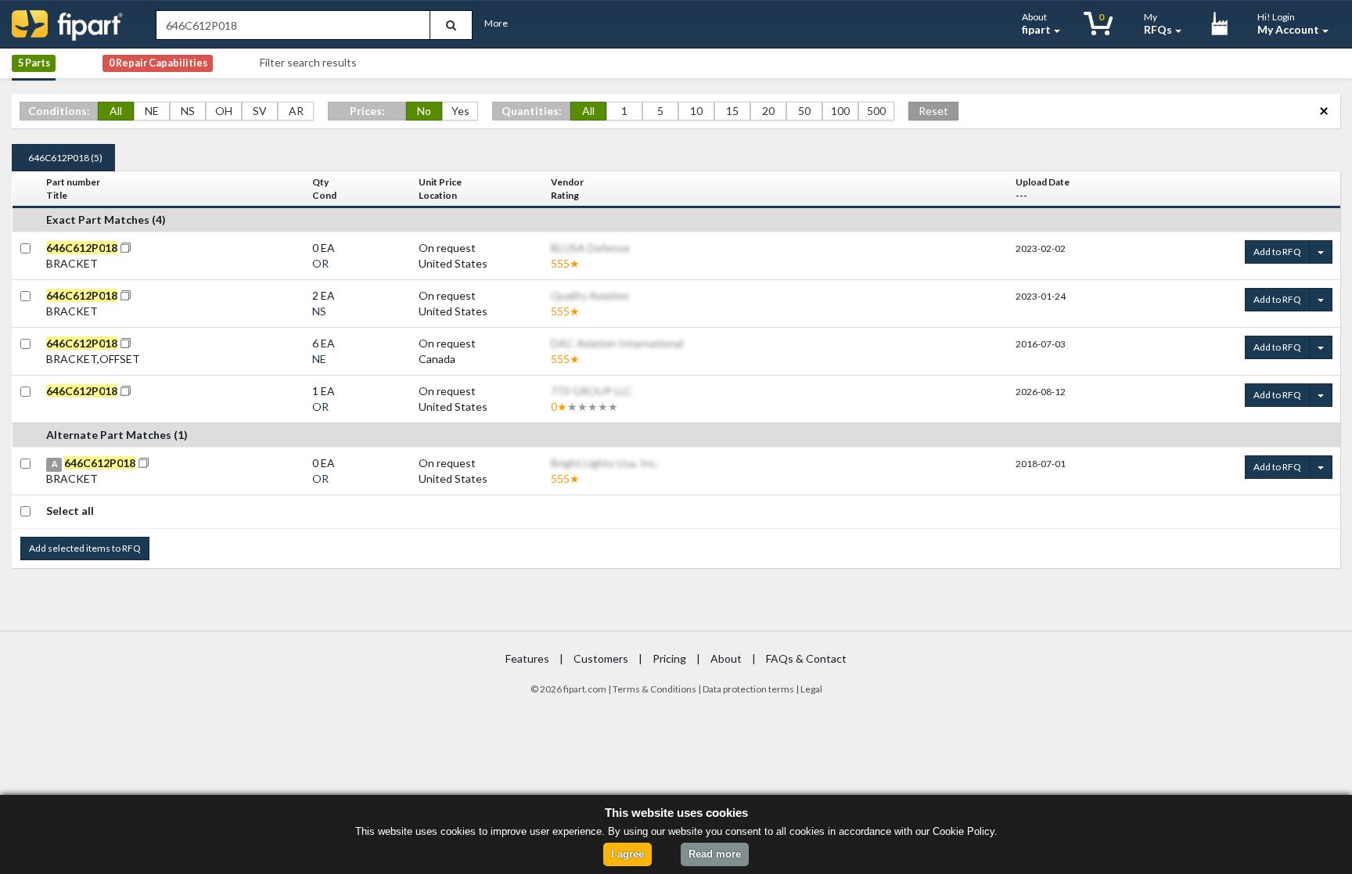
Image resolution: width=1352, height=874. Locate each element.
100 (840, 110)
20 (768, 110)
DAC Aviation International (617, 343)
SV (260, 110)
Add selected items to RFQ (85, 548)
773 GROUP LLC (591, 390)
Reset (933, 110)
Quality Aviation (590, 295)
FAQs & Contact (806, 658)
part (577, 689)
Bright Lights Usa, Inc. (604, 462)
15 (732, 110)
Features (527, 658)
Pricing (669, 658)
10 (696, 110)
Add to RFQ (1277, 251)
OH (223, 110)
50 (804, 110)
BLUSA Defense (590, 247)
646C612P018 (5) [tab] (65, 158)
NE (152, 110)
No (424, 110)
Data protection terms (748, 689)
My (1158, 23)
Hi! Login (1288, 23)
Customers (601, 658)
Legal (811, 689)
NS (188, 110)
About (1036, 23)
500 (876, 110)
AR (296, 110)
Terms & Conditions (654, 689)
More (496, 23)
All (116, 110)
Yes (460, 110)
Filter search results (308, 62)
